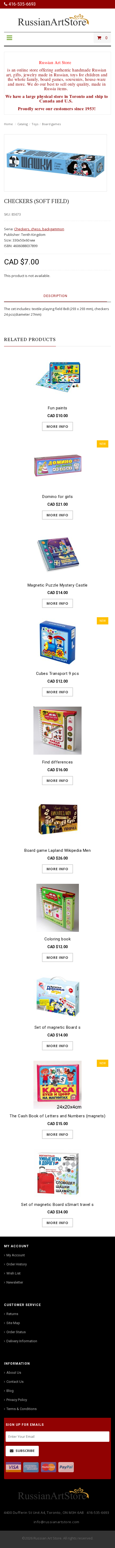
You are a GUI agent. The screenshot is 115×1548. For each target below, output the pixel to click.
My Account (15, 1255)
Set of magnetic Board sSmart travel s (57, 1204)
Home (8, 124)
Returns (12, 1314)
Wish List (13, 1273)
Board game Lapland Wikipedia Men (57, 850)
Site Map (13, 1323)
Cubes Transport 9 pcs (57, 673)
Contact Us (15, 1382)
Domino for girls (57, 496)
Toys (35, 124)
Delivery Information (21, 1341)
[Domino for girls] (57, 465)
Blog (10, 1391)
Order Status (16, 1332)
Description (55, 296)
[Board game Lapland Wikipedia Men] (57, 819)
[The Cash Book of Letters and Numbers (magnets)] (57, 1084)
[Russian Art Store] (57, 19)
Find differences (57, 762)
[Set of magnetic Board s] (57, 996)
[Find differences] (57, 730)
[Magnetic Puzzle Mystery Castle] (57, 553)
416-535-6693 (21, 4)
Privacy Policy (16, 1400)
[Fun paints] (57, 376)
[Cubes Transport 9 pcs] (57, 642)
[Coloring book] (57, 907)
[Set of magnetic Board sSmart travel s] (57, 1173)
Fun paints (57, 408)
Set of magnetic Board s (57, 1027)
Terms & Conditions (21, 1409)
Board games (51, 124)
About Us (13, 1373)
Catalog (22, 124)
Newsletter (14, 1282)
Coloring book (57, 939)
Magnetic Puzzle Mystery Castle (58, 585)
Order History (16, 1264)
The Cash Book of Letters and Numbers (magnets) (57, 1116)
